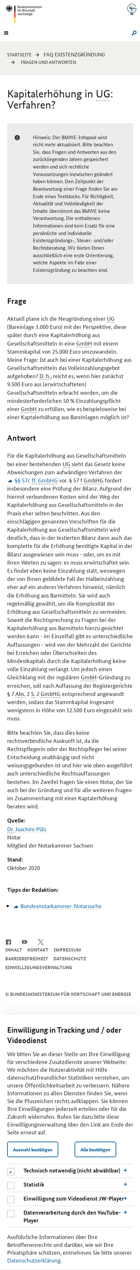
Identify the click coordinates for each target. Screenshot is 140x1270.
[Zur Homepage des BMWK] (26, 14)
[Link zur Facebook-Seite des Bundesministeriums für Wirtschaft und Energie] (8, 942)
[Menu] (6, 32)
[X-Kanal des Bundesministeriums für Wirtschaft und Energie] (41, 942)
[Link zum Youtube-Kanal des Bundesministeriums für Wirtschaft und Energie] (24, 942)
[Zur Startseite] (131, 9)
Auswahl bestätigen (32, 1149)
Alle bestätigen (95, 1149)
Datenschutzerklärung (34, 1260)
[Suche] (133, 32)
